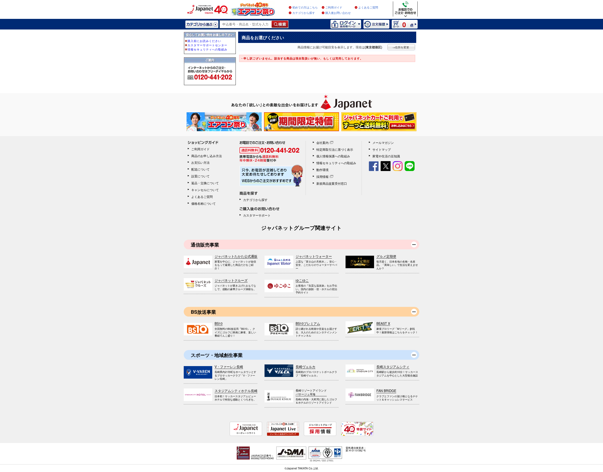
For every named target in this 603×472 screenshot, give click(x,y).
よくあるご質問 (368, 7)
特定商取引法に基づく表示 (334, 149)
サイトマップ (381, 149)
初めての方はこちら (305, 7)
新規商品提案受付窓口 (331, 183)
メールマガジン (383, 142)
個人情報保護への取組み (333, 156)
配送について (200, 169)
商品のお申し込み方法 (206, 156)
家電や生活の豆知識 (386, 156)
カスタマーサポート (257, 215)
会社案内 (322, 142)
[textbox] (246, 24)
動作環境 (322, 169)
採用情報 (322, 176)
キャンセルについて (205, 190)
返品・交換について (205, 183)
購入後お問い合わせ (338, 13)
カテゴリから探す (303, 13)
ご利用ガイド (333, 7)
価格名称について (203, 203)
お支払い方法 (200, 162)
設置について (200, 176)
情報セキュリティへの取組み (336, 163)
